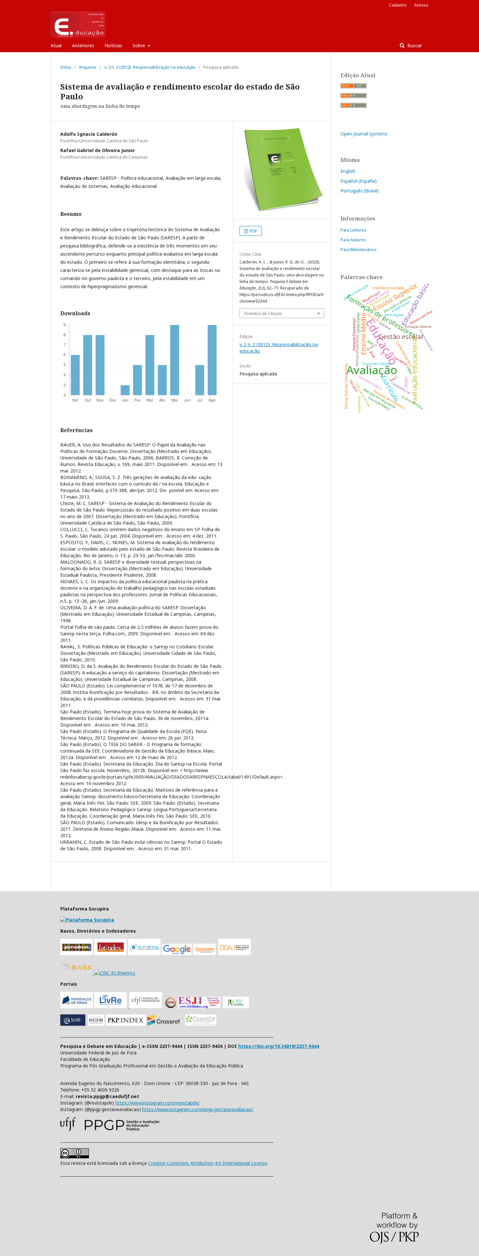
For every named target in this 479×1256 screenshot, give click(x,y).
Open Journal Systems (364, 134)
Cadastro (398, 5)
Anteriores (83, 45)
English (348, 171)
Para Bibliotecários (359, 249)
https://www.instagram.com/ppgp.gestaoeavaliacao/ (197, 1109)
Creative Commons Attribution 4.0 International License (207, 1163)
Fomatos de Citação (263, 313)
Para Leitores (353, 230)
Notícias (113, 45)
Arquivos (87, 67)
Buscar (414, 45)
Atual (56, 45)
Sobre (139, 45)
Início (65, 67)
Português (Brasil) (360, 191)
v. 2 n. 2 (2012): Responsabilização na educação (150, 67)
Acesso (421, 5)
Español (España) (359, 181)
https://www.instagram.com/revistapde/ (157, 1103)
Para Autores (353, 240)
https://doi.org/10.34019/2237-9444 (278, 1046)
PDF (253, 231)
